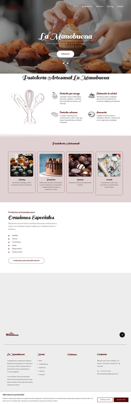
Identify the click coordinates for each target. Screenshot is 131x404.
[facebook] (122, 334)
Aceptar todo (121, 400)
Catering (110, 6)
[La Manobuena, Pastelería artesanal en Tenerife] (15, 6)
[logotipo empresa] (12, 333)
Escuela (109, 180)
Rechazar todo (105, 400)
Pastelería (99, 6)
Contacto (120, 6)
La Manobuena (87, 6)
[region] (65, 398)
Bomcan (80, 180)
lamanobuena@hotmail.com (109, 374)
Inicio (75, 6)
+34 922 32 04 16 (105, 371)
